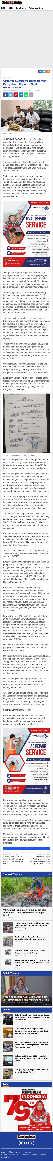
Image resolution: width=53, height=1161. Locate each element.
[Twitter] (44, 71)
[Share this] (5, 94)
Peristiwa (38, 91)
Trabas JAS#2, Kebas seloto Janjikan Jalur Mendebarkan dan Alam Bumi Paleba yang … (32, 925)
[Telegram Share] (21, 94)
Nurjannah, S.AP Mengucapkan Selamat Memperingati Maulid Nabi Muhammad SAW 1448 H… (31, 1031)
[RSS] (48, 71)
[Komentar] (31, 94)
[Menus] (50, 3)
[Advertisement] (26, 39)
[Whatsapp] (26, 94)
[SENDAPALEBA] (11, 3)
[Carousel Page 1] (43, 1004)
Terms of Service (30, 1155)
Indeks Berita (28, 1152)
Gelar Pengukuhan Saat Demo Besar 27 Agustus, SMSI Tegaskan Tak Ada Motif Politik (32, 1017)
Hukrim (28, 91)
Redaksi (43, 1155)
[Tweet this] (10, 94)
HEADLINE (21, 91)
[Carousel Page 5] (50, 1004)
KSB (33, 91)
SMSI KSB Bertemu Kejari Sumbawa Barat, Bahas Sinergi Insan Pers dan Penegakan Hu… (31, 1044)
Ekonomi (13, 91)
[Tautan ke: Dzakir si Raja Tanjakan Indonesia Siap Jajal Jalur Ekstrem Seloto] (8, 941)
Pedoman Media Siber (10, 1155)
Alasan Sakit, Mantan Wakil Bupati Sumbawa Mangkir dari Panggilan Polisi (13, 859)
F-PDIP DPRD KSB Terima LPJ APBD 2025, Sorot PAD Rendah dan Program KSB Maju (26, 998)
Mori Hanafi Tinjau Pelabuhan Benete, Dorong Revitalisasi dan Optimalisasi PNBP (39, 859)
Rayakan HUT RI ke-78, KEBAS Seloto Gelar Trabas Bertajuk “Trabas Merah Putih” (32, 962)
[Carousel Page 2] (45, 1004)
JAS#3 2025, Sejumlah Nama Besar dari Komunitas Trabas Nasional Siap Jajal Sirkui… (24, 913)
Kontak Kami (6, 1157)
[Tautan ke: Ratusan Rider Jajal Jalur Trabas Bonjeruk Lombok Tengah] (8, 952)
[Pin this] (16, 94)
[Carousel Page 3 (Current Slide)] (46, 1004)
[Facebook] (40, 71)
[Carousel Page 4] (48, 1004)
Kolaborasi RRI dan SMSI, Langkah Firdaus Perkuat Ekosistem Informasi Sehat (32, 1058)
